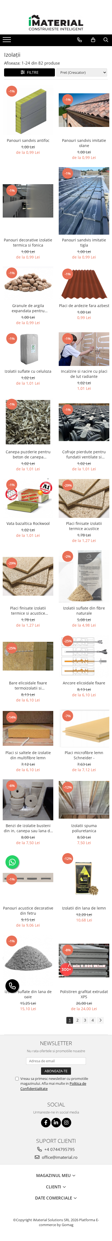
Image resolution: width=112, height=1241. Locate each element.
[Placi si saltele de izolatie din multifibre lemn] (28, 728)
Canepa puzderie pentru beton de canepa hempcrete (28, 454)
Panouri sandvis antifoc (28, 140)
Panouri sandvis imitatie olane (84, 143)
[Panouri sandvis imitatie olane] (84, 110)
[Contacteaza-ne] (79, 39)
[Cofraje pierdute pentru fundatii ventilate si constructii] (84, 422)
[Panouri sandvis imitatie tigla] (84, 200)
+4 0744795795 (59, 1149)
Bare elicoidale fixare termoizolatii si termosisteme (28, 685)
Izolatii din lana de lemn (84, 908)
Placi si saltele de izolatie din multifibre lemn (28, 755)
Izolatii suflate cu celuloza (28, 371)
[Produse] (7, 41)
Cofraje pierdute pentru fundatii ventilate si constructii (84, 454)
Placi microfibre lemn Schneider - (84, 755)
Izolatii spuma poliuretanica (84, 828)
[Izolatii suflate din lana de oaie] (28, 960)
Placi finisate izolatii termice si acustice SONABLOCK (28, 610)
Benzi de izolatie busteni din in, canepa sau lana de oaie (28, 828)
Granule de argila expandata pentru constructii (28, 308)
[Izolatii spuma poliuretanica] (84, 800)
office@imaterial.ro (59, 1157)
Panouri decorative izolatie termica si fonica (28, 242)
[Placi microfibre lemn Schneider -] (84, 728)
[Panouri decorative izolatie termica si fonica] (28, 201)
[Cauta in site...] (106, 39)
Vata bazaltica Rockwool (28, 523)
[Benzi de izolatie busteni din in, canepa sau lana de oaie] (28, 799)
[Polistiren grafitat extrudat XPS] (84, 960)
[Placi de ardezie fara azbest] (84, 283)
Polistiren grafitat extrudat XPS (84, 994)
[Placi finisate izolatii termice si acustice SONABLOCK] (28, 576)
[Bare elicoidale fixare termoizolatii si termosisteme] (28, 656)
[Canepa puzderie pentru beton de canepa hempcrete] (28, 422)
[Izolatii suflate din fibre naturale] (84, 576)
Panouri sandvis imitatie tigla (84, 242)
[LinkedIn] (56, 1122)
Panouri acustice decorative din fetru (28, 910)
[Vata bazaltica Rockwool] (28, 498)
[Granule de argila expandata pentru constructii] (28, 283)
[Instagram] (66, 1122)
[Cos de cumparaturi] (93, 39)
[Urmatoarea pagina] (100, 1020)
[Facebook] (46, 1122)
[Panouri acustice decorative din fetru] (28, 877)
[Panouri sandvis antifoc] (28, 110)
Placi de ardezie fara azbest (84, 305)
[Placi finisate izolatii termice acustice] (84, 498)
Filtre (32, 72)
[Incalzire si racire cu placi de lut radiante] (84, 349)
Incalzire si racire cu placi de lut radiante (84, 374)
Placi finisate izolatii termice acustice (84, 526)
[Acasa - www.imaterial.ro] (56, 22)
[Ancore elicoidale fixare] (84, 656)
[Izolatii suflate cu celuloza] (28, 349)
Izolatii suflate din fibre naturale (84, 610)
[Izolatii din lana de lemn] (84, 877)
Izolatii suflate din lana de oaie (28, 994)
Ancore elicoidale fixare (84, 682)
